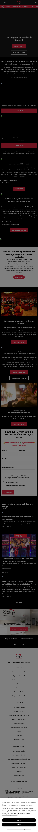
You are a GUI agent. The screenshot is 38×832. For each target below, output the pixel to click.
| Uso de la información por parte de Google (16, 814)
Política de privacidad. (19, 813)
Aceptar (19, 820)
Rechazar (19, 824)
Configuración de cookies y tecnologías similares (19, 829)
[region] (19, 815)
